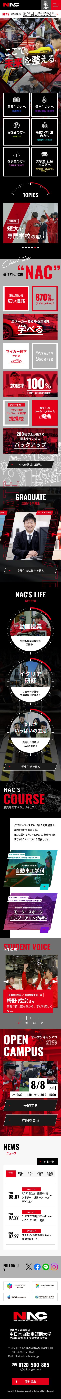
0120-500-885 (33, 1364)
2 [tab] (26, 247)
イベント (30, 1173)
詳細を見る (30, 1120)
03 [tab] (34, 1022)
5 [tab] (35, 247)
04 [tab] (42, 1022)
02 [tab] (26, 1022)
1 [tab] (23, 247)
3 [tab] (29, 247)
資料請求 (30, 1382)
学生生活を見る (30, 767)
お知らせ (21, 1173)
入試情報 (40, 1173)
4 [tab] (32, 247)
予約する (30, 1105)
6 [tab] (38, 247)
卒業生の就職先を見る (30, 571)
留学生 (46, 8)
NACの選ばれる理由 (31, 464)
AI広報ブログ (50, 1173)
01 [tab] (19, 1022)
